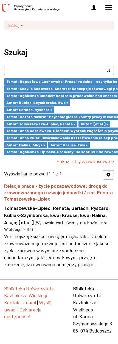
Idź (107, 70)
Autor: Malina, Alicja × (25, 144)
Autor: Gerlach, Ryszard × (29, 109)
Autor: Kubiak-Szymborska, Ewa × (37, 102)
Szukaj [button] (14, 25)
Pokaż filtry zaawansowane (85, 161)
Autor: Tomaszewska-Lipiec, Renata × (40, 123)
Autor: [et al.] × (94, 123)
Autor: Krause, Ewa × (69, 144)
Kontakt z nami (20, 302)
